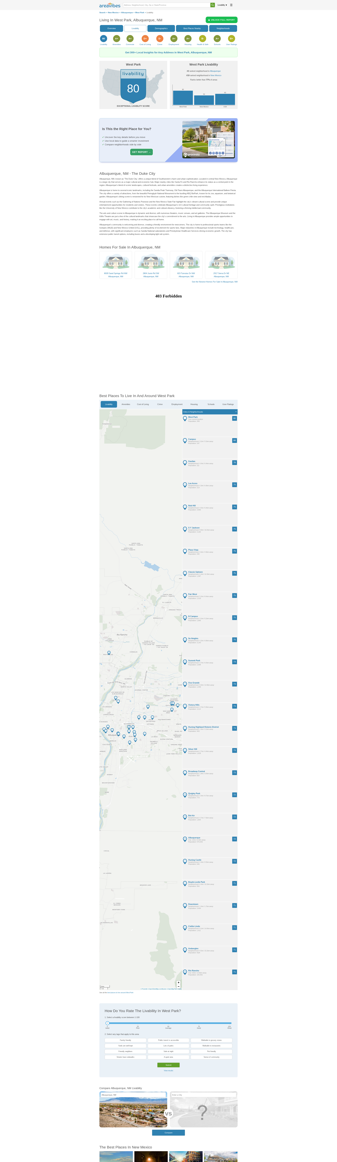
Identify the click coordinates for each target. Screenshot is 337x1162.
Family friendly (125, 1040)
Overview (111, 28)
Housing (194, 404)
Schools (211, 404)
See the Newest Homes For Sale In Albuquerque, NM (215, 282)
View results (168, 1071)
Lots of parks (168, 1046)
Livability (221, 5)
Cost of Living (143, 404)
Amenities (126, 404)
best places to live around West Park (120, 993)
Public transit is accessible (168, 1040)
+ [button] (178, 982)
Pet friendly (211, 1051)
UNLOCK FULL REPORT (223, 20)
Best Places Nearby (192, 28)
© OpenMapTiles (172, 989)
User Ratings (228, 404)
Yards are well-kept (125, 1046)
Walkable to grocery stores (211, 1040)
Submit (168, 1065)
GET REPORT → (141, 152)
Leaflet (179, 989)
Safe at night (168, 1051)
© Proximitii (144, 989)
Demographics (161, 28)
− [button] (178, 986)
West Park (139, 13)
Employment (177, 404)
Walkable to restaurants (211, 1046)
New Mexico (113, 13)
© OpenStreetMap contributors (157, 989)
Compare (168, 1133)
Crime (160, 404)
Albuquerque (127, 13)
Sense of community (211, 1057)
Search (102, 13)
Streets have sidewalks (125, 1057)
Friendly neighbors (125, 1051)
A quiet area (168, 1057)
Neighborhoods (223, 28)
